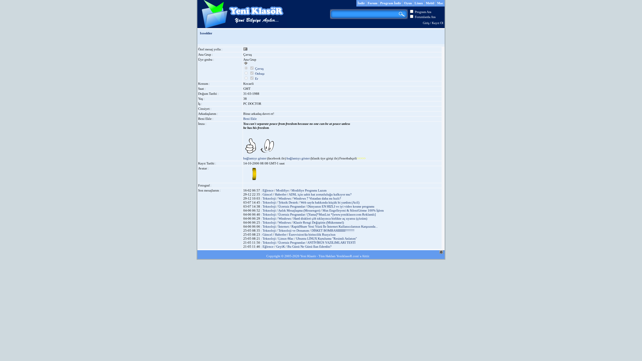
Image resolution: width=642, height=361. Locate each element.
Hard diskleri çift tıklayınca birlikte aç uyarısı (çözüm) (330, 218)
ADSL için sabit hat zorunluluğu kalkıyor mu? (320, 194)
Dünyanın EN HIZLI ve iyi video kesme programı (340, 206)
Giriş (426, 23)
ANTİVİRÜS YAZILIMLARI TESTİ (331, 242)
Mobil (430, 3)
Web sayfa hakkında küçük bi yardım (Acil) (329, 202)
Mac (440, 3)
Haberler (280, 194)
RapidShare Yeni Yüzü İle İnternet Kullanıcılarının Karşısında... (334, 226)
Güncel (267, 194)
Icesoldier (206, 33)
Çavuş (259, 68)
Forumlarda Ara (425, 17)
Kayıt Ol (437, 23)
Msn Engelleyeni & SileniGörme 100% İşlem (353, 210)
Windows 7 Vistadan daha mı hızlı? (317, 198)
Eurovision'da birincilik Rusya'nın (312, 234)
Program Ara (423, 12)
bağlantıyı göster (254, 158)
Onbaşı (260, 73)
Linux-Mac (286, 238)
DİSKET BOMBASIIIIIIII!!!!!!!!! (332, 230)
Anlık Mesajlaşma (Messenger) (299, 210)
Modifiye (282, 190)
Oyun (408, 3)
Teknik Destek (288, 202)
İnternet (283, 226)
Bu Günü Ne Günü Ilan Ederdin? (309, 246)
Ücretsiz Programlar (291, 206)
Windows (284, 198)
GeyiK (280, 246)
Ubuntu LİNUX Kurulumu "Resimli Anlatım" (326, 238)
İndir (361, 3)
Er (256, 78)
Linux (419, 3)
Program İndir (390, 3)
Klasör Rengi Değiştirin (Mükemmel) (318, 222)
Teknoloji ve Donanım (293, 230)
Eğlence (268, 190)
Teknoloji (269, 198)
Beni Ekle (250, 119)
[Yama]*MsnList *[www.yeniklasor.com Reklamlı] (341, 214)
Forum (372, 3)
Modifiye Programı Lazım (309, 190)
